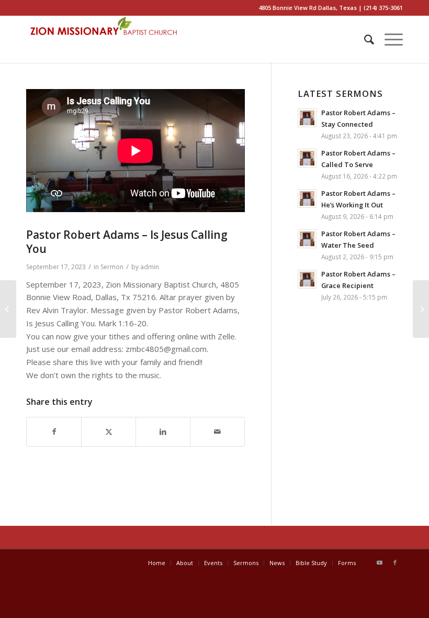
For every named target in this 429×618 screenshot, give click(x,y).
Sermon (111, 266)
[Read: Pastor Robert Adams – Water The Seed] (307, 238)
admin (149, 266)
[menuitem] (364, 39)
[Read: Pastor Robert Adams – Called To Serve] (307, 158)
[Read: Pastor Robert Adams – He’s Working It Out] (307, 198)
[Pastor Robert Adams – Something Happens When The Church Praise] (8, 309)
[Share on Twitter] (109, 431)
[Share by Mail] (217, 431)
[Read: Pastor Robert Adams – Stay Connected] (307, 117)
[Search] (364, 39)
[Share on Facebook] (54, 431)
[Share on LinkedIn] (163, 431)
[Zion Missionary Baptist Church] (104, 39)
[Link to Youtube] (379, 562)
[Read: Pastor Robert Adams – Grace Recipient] (307, 279)
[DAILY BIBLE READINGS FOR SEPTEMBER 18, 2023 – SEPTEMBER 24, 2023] (421, 309)
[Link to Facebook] (395, 562)
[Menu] (388, 39)
